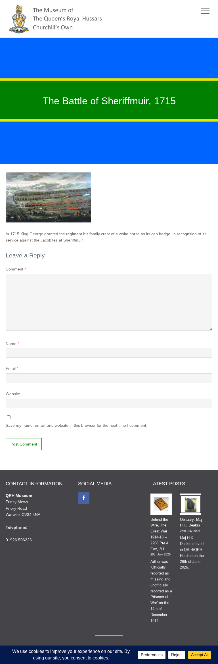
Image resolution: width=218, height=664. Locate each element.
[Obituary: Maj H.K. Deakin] (190, 505)
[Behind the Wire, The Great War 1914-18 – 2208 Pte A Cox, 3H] (161, 505)
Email (12, 368)
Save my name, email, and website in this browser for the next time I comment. (76, 425)
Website (13, 394)
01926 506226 (19, 540)
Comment (16, 269)
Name (12, 343)
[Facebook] (83, 498)
